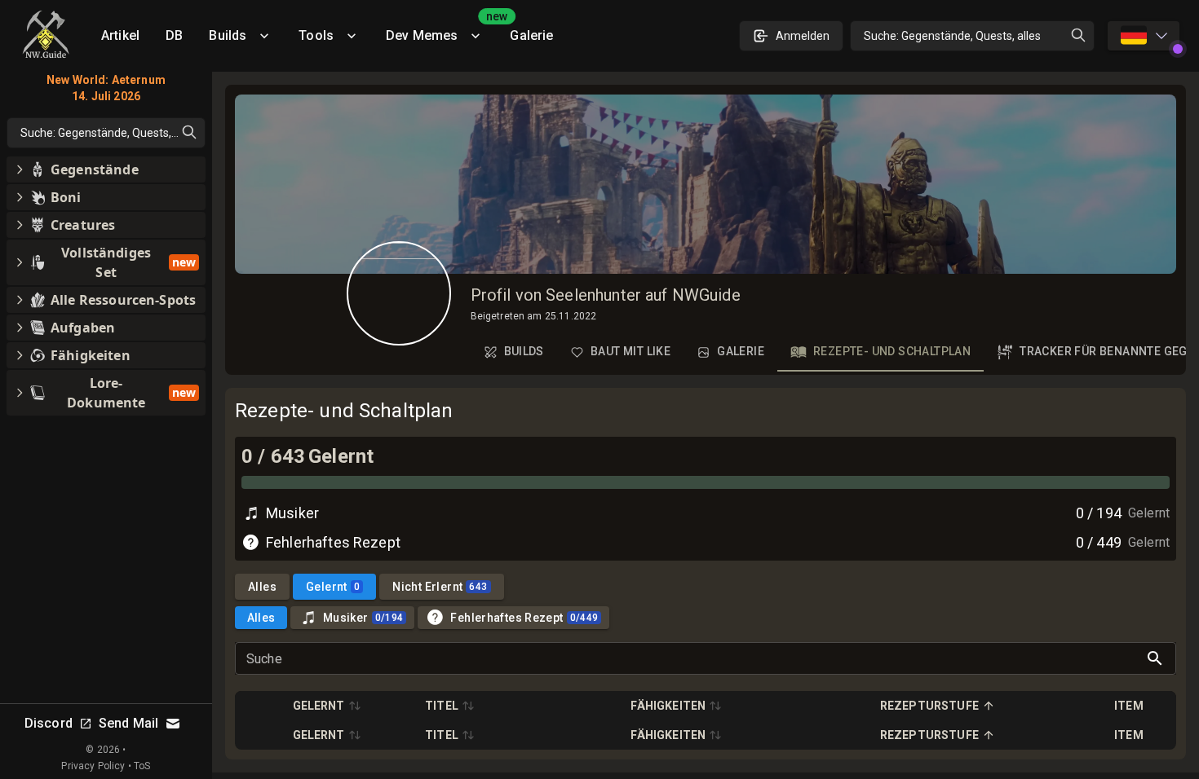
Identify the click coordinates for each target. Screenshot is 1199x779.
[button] (326, 706)
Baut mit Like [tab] (630, 351)
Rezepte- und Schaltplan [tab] (892, 351)
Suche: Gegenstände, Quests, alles (952, 35)
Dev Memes (441, 29)
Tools (316, 35)
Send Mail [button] (128, 723)
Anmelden (803, 35)
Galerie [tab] (740, 351)
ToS (142, 766)
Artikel (120, 35)
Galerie (531, 35)
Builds (227, 35)
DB (174, 35)
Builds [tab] (524, 351)
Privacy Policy (93, 766)
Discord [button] (48, 723)
